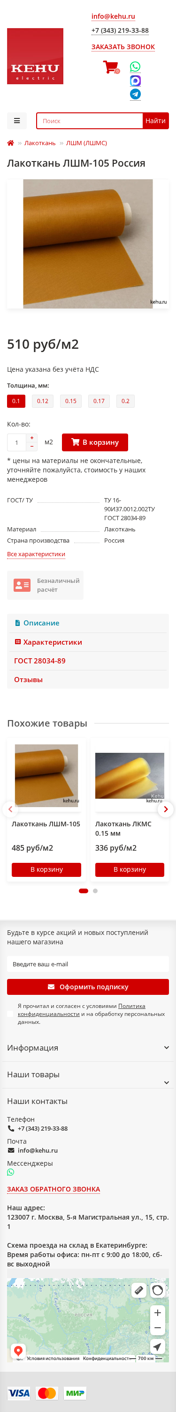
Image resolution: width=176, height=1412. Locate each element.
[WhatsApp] (135, 67)
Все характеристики (36, 554)
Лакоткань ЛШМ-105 (46, 823)
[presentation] (10, 809)
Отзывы (28, 679)
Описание (41, 623)
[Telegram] (135, 95)
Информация (32, 1047)
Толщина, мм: (28, 385)
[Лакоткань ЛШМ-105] (46, 775)
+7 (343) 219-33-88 (43, 1128)
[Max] (135, 81)
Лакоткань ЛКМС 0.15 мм (123, 828)
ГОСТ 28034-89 (40, 661)
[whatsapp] (10, 1172)
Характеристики (52, 642)
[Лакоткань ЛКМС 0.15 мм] (130, 775)
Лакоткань (40, 143)
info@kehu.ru (38, 1150)
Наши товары (33, 1074)
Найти (155, 120)
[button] (83, 891)
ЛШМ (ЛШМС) (86, 143)
